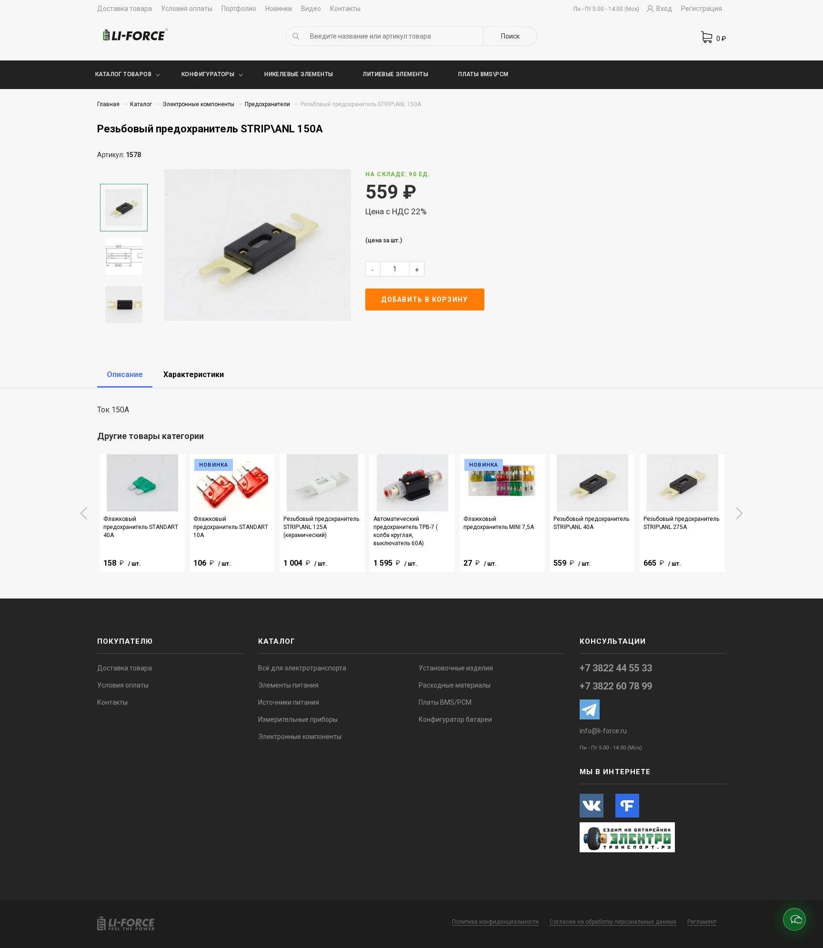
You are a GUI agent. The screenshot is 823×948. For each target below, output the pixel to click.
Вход (663, 8)
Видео (311, 8)
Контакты (345, 8)
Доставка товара (124, 8)
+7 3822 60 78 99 (616, 686)
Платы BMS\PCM (483, 74)
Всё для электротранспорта (302, 668)
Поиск (510, 36)
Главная (108, 104)
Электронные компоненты (198, 104)
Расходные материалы (455, 685)
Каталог (141, 104)
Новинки (278, 8)
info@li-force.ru (603, 731)
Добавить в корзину (424, 299)
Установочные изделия (456, 668)
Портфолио (238, 8)
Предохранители (267, 104)
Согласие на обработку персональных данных (613, 921)
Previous (83, 513)
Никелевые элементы (298, 74)
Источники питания (288, 702)
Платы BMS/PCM (445, 702)
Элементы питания (288, 685)
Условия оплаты (186, 8)
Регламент (701, 921)
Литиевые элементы (395, 74)
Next (739, 513)
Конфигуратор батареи (455, 719)
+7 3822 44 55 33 (616, 668)
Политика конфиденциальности (495, 921)
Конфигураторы (207, 74)
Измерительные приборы (298, 719)
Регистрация (701, 8)
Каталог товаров (123, 74)
